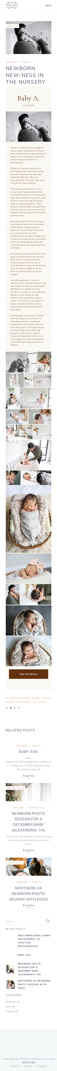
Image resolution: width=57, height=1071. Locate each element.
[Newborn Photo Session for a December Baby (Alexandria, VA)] (28, 792)
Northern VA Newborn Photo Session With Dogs (28, 893)
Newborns (25, 62)
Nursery (41, 701)
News (41, 807)
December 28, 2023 (15, 787)
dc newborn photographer (17, 698)
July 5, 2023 (12, 25)
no (34, 701)
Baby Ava (28, 751)
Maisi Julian (11, 62)
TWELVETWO (29, 1062)
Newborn (35, 698)
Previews (10, 1011)
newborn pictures (23, 701)
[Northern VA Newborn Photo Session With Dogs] (28, 867)
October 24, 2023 (14, 862)
